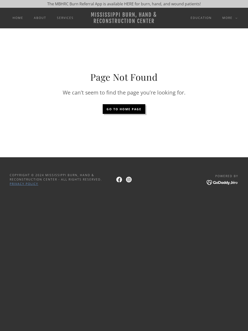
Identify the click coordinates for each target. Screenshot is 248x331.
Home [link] (18, 18)
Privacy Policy (24, 184)
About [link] (40, 18)
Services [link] (65, 18)
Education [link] (201, 18)
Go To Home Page (124, 109)
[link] (124, 21)
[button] (228, 18)
